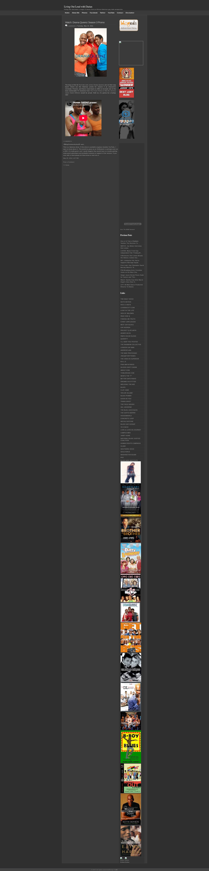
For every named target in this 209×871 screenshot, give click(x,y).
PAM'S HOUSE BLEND (128, 336)
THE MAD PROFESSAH (129, 353)
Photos (84, 13)
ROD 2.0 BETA (126, 304)
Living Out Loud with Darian (78, 6)
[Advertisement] (130, 179)
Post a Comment (68, 162)
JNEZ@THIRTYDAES (128, 356)
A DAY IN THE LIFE (127, 310)
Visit (127, 229)
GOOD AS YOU (126, 398)
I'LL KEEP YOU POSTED (129, 341)
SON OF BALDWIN (127, 313)
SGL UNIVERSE (126, 407)
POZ (122, 457)
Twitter (102, 13)
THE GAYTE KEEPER (128, 413)
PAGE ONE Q (125, 316)
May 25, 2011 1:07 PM (70, 158)
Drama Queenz (99, 85)
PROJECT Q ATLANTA (128, 330)
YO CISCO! (125, 427)
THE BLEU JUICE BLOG (129, 410)
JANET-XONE (125, 435)
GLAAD (123, 446)
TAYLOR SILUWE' (127, 393)
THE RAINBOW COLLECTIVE (131, 344)
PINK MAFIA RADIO (127, 364)
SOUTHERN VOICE (127, 449)
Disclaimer (130, 13)
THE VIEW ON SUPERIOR (130, 359)
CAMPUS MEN (126, 433)
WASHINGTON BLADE (128, 454)
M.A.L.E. (124, 361)
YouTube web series (86, 85)
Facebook (94, 13)
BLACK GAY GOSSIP (128, 424)
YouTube (111, 13)
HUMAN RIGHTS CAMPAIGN (131, 443)
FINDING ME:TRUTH (128, 319)
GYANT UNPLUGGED (128, 321)
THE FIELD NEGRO (127, 404)
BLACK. (123, 387)
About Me (75, 13)
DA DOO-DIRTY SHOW (129, 367)
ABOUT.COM (125, 370)
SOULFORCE (125, 452)
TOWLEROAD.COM (127, 373)
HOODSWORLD (126, 415)
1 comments (71, 26)
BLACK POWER (126, 395)
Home (67, 13)
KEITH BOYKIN (126, 302)
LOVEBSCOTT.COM (128, 307)
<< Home (66, 165)
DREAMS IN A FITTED (128, 381)
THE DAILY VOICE (127, 299)
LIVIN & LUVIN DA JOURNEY (131, 430)
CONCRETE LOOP (127, 418)
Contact (120, 13)
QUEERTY (124, 339)
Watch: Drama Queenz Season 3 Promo (84, 22)
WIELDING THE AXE (128, 384)
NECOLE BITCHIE (127, 421)
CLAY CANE (125, 390)
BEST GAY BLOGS (127, 324)
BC (117, 869)
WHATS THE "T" (126, 376)
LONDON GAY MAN (127, 347)
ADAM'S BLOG (126, 333)
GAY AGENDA (125, 327)
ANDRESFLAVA (126, 350)
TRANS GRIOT (126, 401)
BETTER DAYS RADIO (128, 378)
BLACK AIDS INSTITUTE (129, 460)
